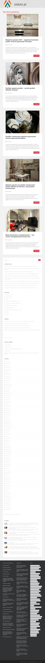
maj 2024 (7, 391)
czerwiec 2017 (8, 505)
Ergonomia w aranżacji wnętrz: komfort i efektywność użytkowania (21, 625)
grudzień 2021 (8, 421)
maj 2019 (7, 475)
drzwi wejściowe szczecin (34, 584)
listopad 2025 (8, 376)
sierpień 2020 (8, 455)
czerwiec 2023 (8, 401)
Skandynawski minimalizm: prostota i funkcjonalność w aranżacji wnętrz (21, 566)
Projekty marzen (7, 344)
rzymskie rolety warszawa (35, 624)
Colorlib (31, 661)
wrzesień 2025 (8, 378)
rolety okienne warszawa (34, 619)
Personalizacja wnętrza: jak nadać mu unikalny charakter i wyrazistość (16, 325)
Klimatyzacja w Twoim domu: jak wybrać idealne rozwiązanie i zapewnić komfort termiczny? (22, 637)
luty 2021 (7, 442)
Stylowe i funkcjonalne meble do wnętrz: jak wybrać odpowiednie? (16, 323)
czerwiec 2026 (8, 363)
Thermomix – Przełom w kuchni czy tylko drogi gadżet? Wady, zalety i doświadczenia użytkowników (22, 608)
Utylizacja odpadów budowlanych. (9, 629)
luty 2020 (7, 468)
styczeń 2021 (8, 444)
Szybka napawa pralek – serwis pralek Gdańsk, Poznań (20, 89)
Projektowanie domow (7, 609)
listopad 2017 (8, 496)
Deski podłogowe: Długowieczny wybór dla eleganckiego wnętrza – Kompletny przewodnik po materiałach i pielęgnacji (22, 538)
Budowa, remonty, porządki (8, 607)
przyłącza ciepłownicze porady (11, 305)
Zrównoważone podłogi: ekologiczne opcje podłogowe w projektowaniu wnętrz (22, 546)
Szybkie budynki (11, 542)
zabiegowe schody (33, 635)
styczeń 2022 (8, 419)
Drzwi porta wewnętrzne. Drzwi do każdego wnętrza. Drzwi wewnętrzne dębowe (22, 615)
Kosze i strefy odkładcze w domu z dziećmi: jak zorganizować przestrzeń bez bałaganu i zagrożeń (21, 283)
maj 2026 (7, 365)
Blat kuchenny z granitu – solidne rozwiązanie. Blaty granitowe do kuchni (22, 570)
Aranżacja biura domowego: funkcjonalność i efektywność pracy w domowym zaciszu (21, 641)
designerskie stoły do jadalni (35, 573)
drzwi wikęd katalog (34, 597)
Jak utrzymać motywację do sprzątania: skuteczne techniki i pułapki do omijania (18, 271)
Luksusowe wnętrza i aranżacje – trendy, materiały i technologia (19, 551)
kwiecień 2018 (8, 485)
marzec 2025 (8, 382)
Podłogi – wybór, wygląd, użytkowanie (12, 301)
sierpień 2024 (8, 386)
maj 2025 (7, 380)
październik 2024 (9, 384)
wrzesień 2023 (8, 395)
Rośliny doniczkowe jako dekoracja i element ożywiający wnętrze (22, 650)
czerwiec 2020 (8, 459)
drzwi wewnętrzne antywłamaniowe (36, 586)
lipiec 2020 (7, 457)
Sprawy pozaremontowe (10, 307)
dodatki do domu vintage (34, 575)
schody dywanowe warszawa (35, 626)
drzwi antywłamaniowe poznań (35, 576)
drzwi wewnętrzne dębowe (35, 589)
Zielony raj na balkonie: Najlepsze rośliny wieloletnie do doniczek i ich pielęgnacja (22, 603)
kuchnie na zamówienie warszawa (36, 607)
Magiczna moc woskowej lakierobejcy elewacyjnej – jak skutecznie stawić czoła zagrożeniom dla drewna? (21, 353)
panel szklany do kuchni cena (35, 615)
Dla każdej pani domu (6, 621)
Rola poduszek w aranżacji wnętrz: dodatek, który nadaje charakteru (21, 633)
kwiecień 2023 (8, 406)
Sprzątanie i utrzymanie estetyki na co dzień (13, 309)
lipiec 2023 (7, 399)
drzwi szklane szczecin (34, 581)
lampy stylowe (33, 608)
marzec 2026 (8, 369)
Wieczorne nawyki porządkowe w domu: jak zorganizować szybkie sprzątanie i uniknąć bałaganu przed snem (21, 269)
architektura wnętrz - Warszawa (35, 567)
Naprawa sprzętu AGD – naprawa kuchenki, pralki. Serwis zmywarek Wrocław (22, 41)
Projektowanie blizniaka (7, 569)
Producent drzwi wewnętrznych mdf (36, 616)
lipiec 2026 (7, 361)
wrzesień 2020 (8, 453)
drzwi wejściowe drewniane (35, 583)
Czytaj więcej (36, 55)
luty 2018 (7, 490)
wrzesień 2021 (8, 427)
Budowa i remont (9, 294)
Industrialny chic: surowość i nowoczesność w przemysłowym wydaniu (22, 645)
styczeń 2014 (8, 507)
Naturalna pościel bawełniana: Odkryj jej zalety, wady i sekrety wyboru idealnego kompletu (22, 578)
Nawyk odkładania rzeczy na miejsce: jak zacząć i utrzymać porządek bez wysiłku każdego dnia (21, 276)
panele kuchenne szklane (34, 611)
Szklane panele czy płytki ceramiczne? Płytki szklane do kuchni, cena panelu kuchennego (20, 186)
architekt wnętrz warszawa (35, 568)
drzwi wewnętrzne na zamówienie (36, 595)
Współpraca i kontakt (37, 1)
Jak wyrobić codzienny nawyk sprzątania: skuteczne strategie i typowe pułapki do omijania (20, 266)
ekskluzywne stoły (33, 602)
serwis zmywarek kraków (34, 631)
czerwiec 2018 (8, 481)
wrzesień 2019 (8, 472)
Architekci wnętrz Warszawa (35, 565)
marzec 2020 (8, 466)
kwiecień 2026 (8, 367)
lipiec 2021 (7, 432)
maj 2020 (7, 462)
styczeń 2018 (8, 492)
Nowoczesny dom (7, 350)
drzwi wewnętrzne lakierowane (35, 594)
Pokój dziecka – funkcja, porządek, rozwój (13, 303)
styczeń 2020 (8, 470)
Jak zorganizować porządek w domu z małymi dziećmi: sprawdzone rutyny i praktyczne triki (20, 287)
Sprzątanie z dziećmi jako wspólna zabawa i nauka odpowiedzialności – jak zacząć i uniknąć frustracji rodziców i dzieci (22, 279)
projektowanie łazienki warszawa (36, 618)
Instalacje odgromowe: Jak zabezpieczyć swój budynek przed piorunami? (9, 600)
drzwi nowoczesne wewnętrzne (35, 578)
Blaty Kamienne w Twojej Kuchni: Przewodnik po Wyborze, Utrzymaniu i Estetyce (22, 629)
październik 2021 (9, 425)
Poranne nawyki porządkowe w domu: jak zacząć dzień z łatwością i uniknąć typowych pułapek (21, 273)
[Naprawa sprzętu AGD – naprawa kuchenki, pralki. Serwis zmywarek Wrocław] (22, 25)
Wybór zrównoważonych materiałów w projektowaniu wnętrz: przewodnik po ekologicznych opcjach (22, 329)
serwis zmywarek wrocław (35, 632)
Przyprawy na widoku (6, 583)
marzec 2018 (8, 487)
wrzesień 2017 (8, 500)
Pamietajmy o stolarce (7, 627)
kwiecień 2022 (8, 412)
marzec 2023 (8, 408)
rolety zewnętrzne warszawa (35, 623)
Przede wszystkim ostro (7, 636)
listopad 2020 (8, 449)
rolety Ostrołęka (33, 621)
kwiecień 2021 (8, 438)
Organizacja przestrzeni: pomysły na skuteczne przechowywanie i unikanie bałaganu (22, 574)
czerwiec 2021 (8, 434)
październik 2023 (9, 393)
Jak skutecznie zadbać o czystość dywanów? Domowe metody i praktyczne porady (19, 321)
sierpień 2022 (8, 410)
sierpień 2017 (8, 502)
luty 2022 (7, 417)
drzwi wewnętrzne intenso (35, 592)
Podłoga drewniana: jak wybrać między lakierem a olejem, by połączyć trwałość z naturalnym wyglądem (22, 533)
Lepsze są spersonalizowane (8, 611)
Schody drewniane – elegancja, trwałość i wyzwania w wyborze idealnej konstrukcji (23, 523)
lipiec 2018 (7, 479)
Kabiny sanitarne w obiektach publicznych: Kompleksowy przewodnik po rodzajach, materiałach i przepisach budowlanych (8, 589)
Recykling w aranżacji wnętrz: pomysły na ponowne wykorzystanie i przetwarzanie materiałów (21, 621)
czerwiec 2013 (8, 509)
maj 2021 (7, 436)
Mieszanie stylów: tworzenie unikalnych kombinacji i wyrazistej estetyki (22, 582)
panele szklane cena (34, 613)
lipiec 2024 (7, 389)
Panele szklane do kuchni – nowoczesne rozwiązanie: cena (21, 612)
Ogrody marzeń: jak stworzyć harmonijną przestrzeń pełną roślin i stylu (17, 327)
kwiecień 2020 (8, 464)
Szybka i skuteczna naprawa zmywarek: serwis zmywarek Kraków (21, 137)
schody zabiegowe (33, 627)
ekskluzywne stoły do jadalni (35, 603)
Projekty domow (6, 613)
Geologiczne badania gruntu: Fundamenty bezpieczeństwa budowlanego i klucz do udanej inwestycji (8, 580)
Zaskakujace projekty (6, 585)
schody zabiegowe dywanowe (35, 629)
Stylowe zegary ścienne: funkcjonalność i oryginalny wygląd (21, 591)
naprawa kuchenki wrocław (35, 610)
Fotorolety (32, 605)
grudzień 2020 (8, 447)
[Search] (39, 260)
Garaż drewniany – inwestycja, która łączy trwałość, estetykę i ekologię (21, 654)
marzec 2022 (8, 414)
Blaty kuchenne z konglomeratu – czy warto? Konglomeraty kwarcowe (20, 236)
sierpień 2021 (8, 429)
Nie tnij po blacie (6, 571)
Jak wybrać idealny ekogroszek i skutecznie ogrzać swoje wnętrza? (8, 604)
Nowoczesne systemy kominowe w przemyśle (12, 348)
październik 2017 (9, 498)
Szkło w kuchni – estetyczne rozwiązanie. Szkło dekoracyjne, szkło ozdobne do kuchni (22, 595)
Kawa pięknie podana (6, 567)
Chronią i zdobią (5, 576)
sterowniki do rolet (33, 634)
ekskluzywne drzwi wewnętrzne (35, 600)
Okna (7, 299)
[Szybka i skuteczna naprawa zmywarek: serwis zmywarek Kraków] (22, 122)
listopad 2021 (8, 423)
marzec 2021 (8, 440)
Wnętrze (7, 312)
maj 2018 (7, 483)
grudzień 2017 (8, 494)
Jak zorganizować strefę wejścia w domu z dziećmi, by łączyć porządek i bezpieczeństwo (20, 285)
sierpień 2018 (8, 477)
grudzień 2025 (8, 374)
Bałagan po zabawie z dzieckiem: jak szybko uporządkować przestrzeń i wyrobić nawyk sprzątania (21, 281)
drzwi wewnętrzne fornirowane (35, 591)
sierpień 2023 (8, 397)
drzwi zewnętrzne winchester (35, 599)
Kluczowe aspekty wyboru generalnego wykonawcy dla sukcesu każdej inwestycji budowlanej (8, 633)
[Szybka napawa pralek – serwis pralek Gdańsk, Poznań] (22, 73)
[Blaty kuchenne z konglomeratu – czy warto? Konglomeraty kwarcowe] (22, 220)
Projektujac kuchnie (7, 346)
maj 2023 (7, 404)
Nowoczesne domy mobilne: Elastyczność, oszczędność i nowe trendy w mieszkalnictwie (8, 624)
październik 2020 (9, 451)
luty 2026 (7, 371)
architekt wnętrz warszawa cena (35, 570)
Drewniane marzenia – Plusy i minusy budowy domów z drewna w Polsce (22, 587)
